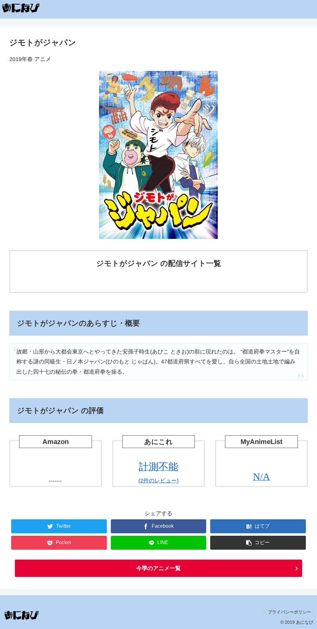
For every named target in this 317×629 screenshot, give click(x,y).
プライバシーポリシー (289, 611)
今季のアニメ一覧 (158, 568)
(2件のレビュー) (158, 472)
